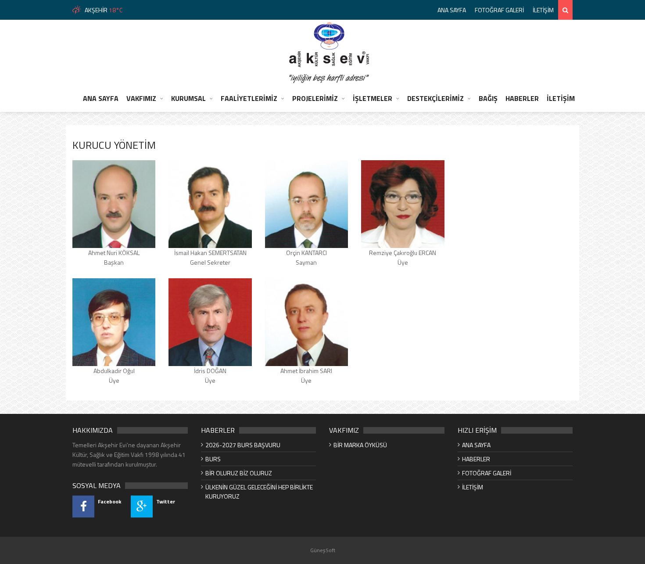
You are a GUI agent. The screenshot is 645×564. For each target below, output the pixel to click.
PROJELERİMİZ (315, 98)
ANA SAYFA (451, 9)
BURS (213, 458)
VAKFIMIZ (141, 98)
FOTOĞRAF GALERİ (499, 9)
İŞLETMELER (372, 98)
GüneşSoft (322, 550)
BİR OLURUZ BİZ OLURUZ (238, 473)
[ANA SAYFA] (329, 52)
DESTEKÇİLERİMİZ (435, 98)
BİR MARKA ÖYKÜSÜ (360, 444)
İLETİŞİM (543, 9)
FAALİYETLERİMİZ (249, 98)
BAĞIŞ (488, 98)
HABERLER (522, 98)
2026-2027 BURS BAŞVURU (242, 444)
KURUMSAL (188, 98)
